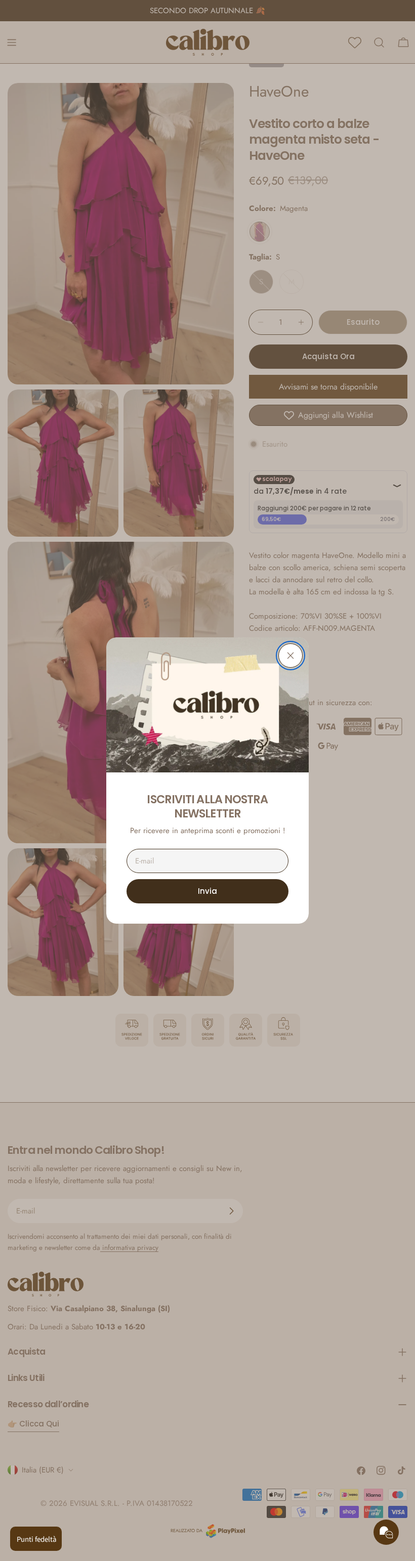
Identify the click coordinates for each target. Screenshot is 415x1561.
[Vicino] (290, 655)
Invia (207, 891)
